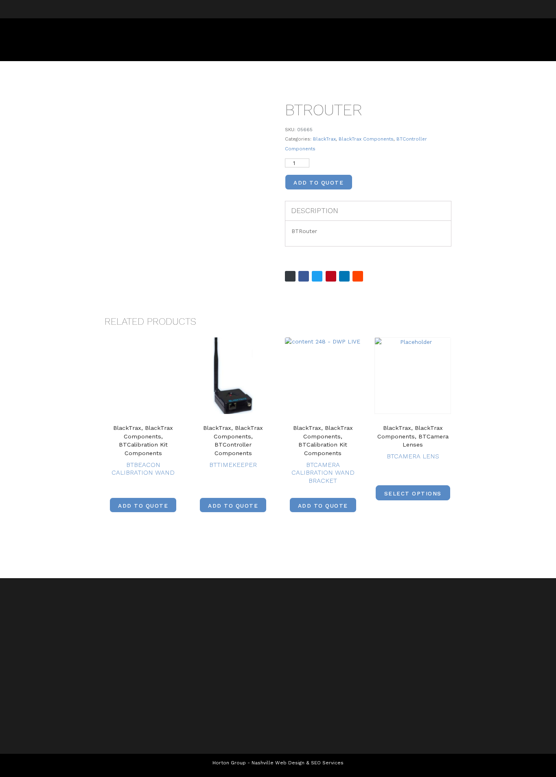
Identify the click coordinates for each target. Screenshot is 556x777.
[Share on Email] (290, 276)
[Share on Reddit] (357, 276)
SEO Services (327, 763)
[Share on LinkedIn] (344, 276)
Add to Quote (318, 182)
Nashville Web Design (278, 763)
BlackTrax (324, 139)
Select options (413, 493)
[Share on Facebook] (303, 276)
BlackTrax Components (366, 139)
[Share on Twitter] (317, 276)
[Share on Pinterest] (331, 276)
